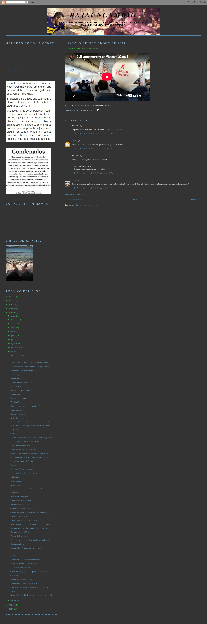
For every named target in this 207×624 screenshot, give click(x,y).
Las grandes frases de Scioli (21, 461)
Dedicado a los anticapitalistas (22, 449)
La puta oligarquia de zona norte (23, 473)
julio (13, 339)
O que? (13, 433)
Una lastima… (16, 394)
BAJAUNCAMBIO (103, 14)
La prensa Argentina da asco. (22, 469)
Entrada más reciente (73, 199)
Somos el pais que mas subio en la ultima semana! (30, 457)
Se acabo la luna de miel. (20, 445)
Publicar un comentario (74, 194)
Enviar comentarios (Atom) (87, 205)
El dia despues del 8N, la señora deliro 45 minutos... (31, 425)
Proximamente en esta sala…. (22, 382)
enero (13, 315)
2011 (11, 308)
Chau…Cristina (16, 410)
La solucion (15, 484)
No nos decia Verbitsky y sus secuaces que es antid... (31, 595)
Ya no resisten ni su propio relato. (24, 563)
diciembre (15, 600)
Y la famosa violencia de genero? (24, 583)
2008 (11, 296)
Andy (74, 179)
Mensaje (13, 465)
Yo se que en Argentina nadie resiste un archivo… (30, 587)
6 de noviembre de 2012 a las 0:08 (92, 148)
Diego (74, 140)
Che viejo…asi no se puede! (21, 508)
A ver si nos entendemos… (21, 504)
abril (13, 327)
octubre (14, 351)
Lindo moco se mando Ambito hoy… (25, 520)
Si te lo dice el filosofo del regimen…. (25, 441)
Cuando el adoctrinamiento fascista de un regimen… (31, 512)
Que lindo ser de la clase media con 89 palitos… (30, 453)
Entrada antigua (194, 199)
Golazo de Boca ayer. (19, 536)
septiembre (16, 347)
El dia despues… (17, 417)
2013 (11, 605)
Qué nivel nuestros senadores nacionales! (27, 488)
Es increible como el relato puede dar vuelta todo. (30, 540)
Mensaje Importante (18, 398)
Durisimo (14, 591)
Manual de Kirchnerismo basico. (23, 370)
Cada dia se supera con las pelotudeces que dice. (30, 571)
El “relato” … (16, 402)
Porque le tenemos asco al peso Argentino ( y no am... (32, 437)
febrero (14, 319)
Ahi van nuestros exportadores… (83, 48)
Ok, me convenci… (18, 413)
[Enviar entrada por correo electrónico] (97, 110)
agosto (14, 343)
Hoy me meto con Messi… (21, 532)
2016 (11, 608)
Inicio (135, 199)
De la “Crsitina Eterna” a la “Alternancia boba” (29, 362)
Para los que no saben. (19, 496)
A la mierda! (15, 378)
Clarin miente (16, 480)
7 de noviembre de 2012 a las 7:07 (92, 188)
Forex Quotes (14, 70)
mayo (13, 331)
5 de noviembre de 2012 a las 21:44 (92, 133)
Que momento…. (17, 543)
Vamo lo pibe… (16, 386)
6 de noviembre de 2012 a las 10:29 (92, 173)
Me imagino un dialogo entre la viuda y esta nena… (31, 528)
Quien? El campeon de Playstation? (25, 406)
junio (13, 335)
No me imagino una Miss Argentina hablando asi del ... (32, 524)
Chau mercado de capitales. (21, 579)
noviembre (15, 355)
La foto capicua (16, 374)
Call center (14, 477)
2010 (11, 304)
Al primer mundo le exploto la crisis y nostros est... (31, 551)
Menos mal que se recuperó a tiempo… (26, 358)
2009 (11, 300)
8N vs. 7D (14, 429)
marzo (14, 323)
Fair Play (14, 492)
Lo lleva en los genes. (19, 516)
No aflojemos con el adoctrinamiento (25, 559)
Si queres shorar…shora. (20, 567)
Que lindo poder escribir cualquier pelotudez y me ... (31, 555)
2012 (11, 312)
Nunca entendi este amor (20, 500)
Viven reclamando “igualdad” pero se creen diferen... (32, 421)
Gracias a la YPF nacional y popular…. (26, 547)
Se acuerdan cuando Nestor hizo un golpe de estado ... (32, 366)
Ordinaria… (15, 575)
